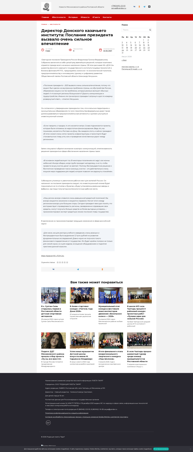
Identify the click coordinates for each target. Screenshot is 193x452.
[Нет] (190, 449)
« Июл (124, 60)
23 (149, 48)
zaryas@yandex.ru (118, 8)
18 (127, 48)
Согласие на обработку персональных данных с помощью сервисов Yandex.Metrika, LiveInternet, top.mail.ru (86, 417)
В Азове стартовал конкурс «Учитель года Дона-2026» (81, 308)
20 (136, 48)
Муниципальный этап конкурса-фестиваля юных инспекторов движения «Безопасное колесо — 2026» (110, 311)
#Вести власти (59, 17)
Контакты (107, 17)
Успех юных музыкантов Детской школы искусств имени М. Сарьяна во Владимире (82, 355)
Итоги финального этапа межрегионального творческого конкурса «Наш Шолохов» (111, 355)
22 (144, 48)
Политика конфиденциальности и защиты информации (66, 413)
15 (144, 45)
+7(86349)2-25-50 (118, 6)
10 (122, 45)
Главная (45, 17)
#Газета (96, 17)
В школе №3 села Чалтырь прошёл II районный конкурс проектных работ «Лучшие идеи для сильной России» (136, 312)
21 (140, 48)
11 (126, 45)
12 (131, 45)
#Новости (85, 17)
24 (123, 50)
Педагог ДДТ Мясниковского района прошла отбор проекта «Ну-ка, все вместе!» (52, 355)
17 (122, 48)
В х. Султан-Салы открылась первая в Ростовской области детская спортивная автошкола (51, 311)
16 (148, 45)
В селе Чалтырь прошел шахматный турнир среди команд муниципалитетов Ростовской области (139, 356)
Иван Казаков (47, 256)
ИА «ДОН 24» (58, 256)
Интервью (73, 17)
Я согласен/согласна (161, 449)
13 (135, 45)
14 (140, 45)
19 (131, 48)
